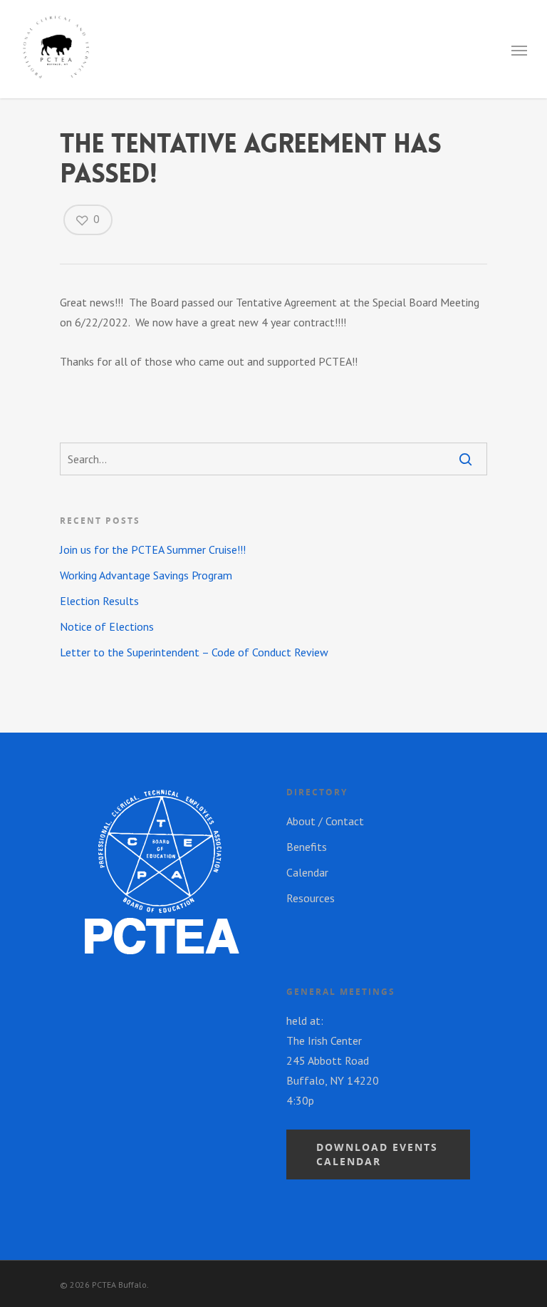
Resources (310, 898)
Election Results (99, 601)
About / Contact (325, 821)
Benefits (306, 847)
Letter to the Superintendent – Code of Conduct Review (194, 652)
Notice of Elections (107, 626)
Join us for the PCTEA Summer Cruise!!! (153, 549)
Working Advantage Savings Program (146, 575)
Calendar (307, 872)
